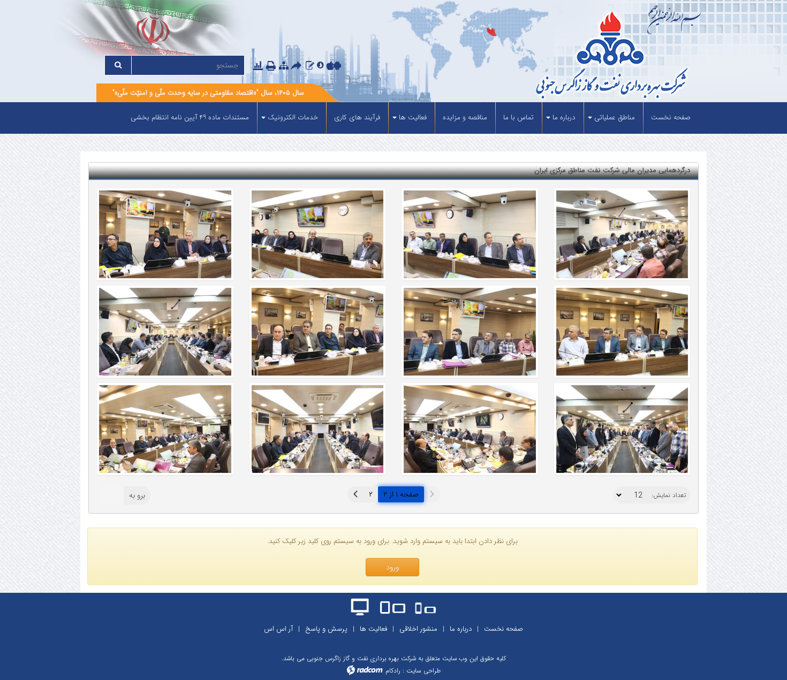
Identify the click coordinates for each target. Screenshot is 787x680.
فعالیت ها (373, 629)
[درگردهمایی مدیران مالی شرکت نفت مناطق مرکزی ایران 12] (622, 429)
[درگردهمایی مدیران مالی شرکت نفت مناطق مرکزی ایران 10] (317, 429)
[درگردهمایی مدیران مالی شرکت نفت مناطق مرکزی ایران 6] (317, 234)
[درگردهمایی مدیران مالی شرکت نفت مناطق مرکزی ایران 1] (165, 332)
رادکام (392, 671)
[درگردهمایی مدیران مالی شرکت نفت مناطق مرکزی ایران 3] (470, 332)
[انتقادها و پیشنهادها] (310, 65)
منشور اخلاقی (418, 629)
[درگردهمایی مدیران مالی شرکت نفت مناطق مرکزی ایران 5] (165, 234)
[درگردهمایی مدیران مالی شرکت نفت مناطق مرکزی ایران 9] (165, 429)
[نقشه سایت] (284, 65)
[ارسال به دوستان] (297, 66)
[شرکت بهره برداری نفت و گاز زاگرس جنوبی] (571, 56)
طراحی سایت (423, 671)
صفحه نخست (503, 629)
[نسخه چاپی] (272, 66)
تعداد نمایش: (669, 495)
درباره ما (461, 629)
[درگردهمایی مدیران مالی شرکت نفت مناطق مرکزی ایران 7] (470, 234)
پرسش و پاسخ (326, 629)
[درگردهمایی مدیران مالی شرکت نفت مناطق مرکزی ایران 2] (317, 332)
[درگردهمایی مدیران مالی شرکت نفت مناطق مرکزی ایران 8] (622, 234)
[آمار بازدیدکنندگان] (258, 65)
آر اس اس (278, 629)
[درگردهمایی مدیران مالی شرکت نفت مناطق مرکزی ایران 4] (622, 332)
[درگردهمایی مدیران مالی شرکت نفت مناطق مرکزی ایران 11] (470, 429)
